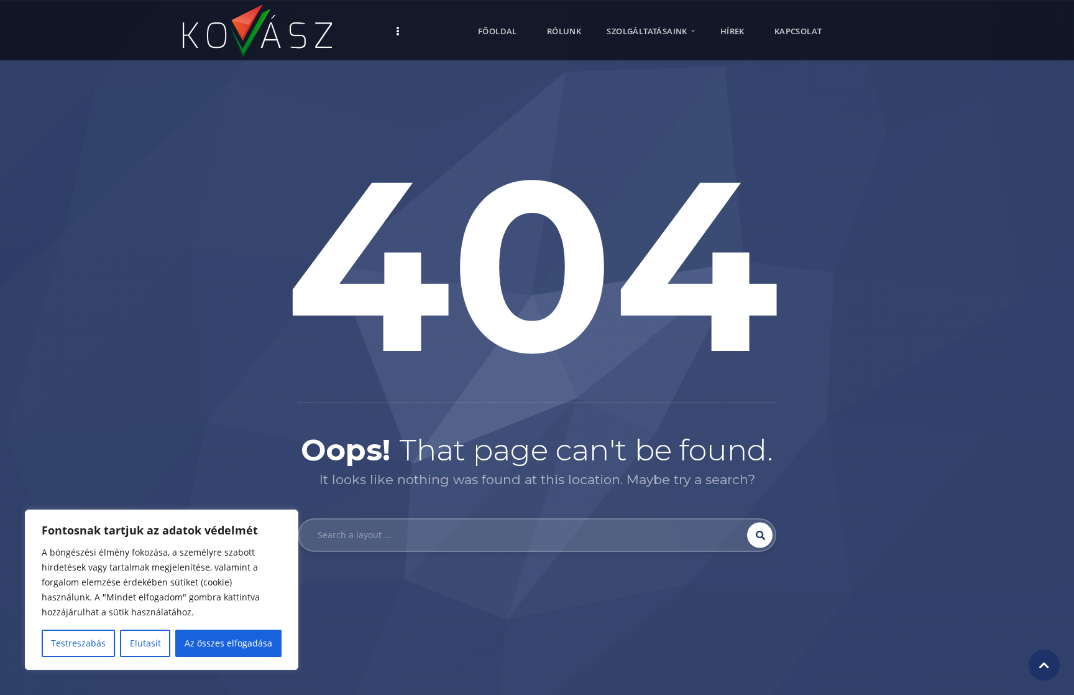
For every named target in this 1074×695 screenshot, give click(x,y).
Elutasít (145, 643)
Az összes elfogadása (228, 643)
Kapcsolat (798, 31)
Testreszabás (78, 643)
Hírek (732, 31)
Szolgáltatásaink (647, 31)
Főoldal (497, 31)
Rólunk (564, 31)
